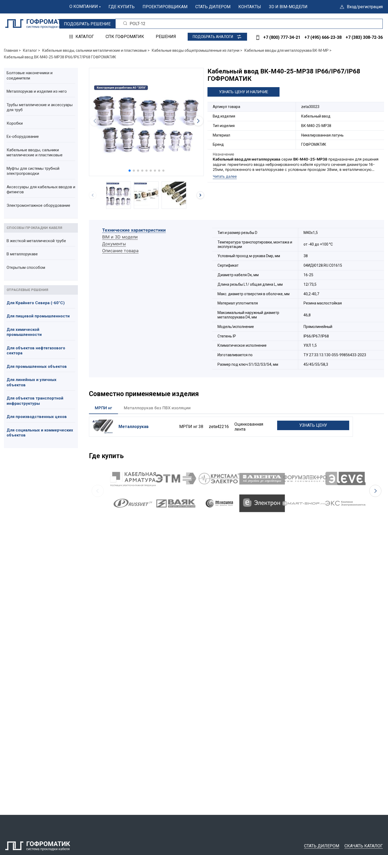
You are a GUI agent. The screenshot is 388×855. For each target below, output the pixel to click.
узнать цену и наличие (243, 92)
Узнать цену (313, 425)
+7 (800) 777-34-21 (281, 37)
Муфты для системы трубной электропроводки (33, 171)
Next (375, 491)
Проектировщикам (165, 6)
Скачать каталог (363, 845)
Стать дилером (212, 6)
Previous (98, 491)
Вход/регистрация (365, 6)
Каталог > (31, 50)
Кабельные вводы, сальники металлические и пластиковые (35, 153)
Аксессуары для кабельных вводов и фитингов (41, 190)
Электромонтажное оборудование (38, 205)
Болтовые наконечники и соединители (30, 76)
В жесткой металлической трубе (36, 240)
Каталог (84, 36)
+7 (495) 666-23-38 (323, 37)
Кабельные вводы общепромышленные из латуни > (197, 50)
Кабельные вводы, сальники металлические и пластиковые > (96, 50)
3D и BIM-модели (288, 6)
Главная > (12, 50)
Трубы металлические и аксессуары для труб (40, 107)
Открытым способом (26, 267)
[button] (130, 171)
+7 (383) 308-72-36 (364, 37)
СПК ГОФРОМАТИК (125, 36)
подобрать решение (87, 23)
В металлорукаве (22, 254)
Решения (166, 36)
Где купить (121, 6)
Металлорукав (134, 426)
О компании (83, 6)
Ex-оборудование (23, 136)
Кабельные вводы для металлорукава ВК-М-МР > (288, 50)
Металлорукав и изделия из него (37, 91)
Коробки (15, 123)
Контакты (249, 6)
